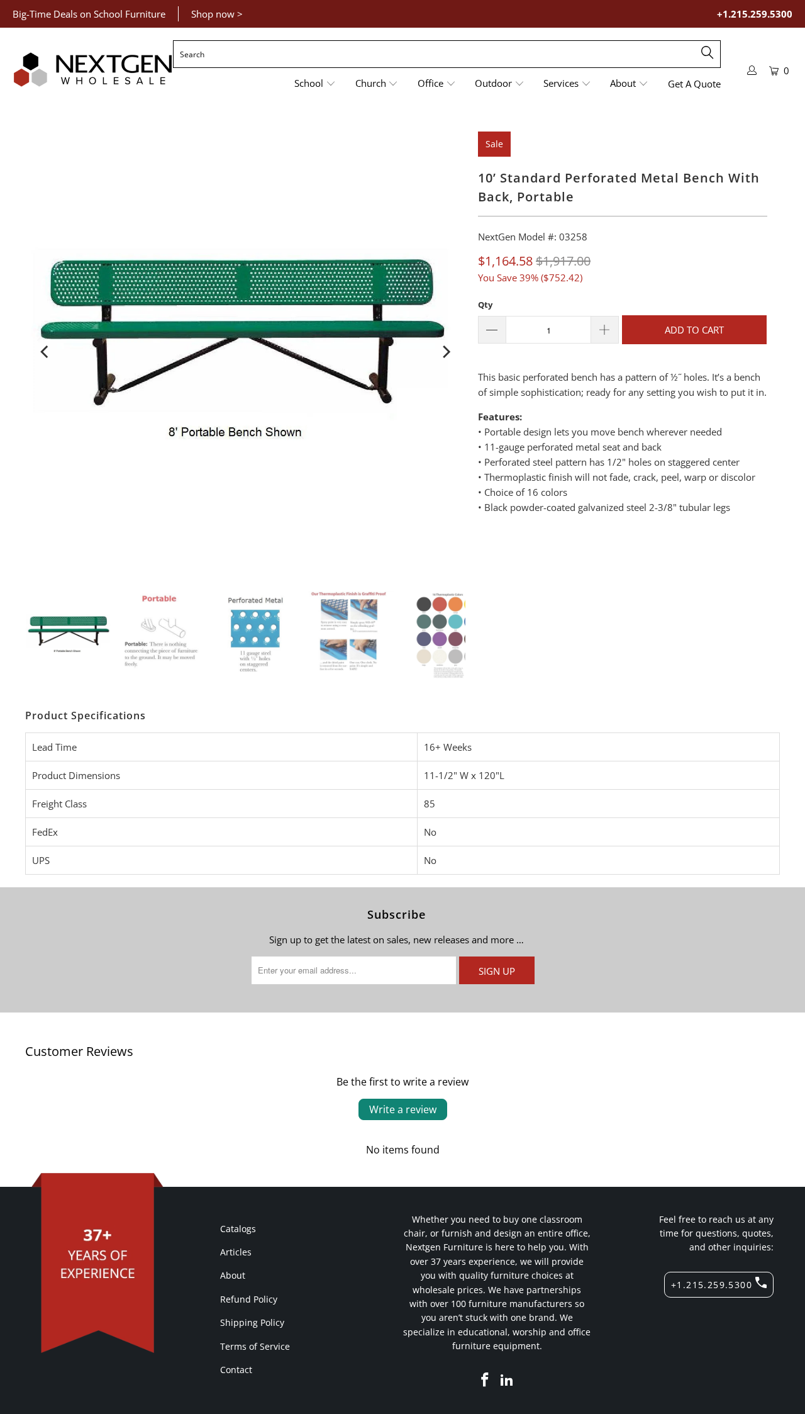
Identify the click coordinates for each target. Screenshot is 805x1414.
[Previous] (45, 352)
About (232, 1275)
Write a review (402, 1109)
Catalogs (238, 1229)
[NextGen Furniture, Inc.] (93, 69)
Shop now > (217, 14)
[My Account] (752, 70)
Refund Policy (248, 1299)
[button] (315, 84)
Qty (485, 304)
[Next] (445, 352)
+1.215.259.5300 (754, 14)
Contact (236, 1370)
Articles (236, 1252)
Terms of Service (255, 1346)
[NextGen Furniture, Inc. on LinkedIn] (507, 1380)
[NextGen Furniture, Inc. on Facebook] (484, 1380)
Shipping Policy (252, 1322)
